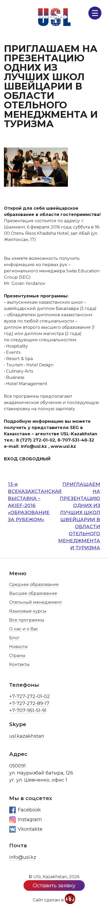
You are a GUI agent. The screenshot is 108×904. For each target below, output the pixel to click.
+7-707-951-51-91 (27, 710)
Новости (18, 646)
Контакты (19, 664)
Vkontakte (30, 829)
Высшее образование (33, 593)
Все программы (26, 620)
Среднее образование (34, 584)
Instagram (30, 819)
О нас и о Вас (23, 628)
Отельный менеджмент (35, 602)
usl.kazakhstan (26, 736)
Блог (14, 637)
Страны (17, 655)
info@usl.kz (22, 857)
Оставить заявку (54, 885)
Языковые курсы (27, 611)
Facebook (29, 810)
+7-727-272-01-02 (29, 696)
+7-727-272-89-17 (29, 703)
